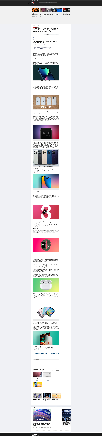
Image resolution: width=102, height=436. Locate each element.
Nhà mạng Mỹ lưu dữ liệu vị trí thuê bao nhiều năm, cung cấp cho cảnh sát (43, 47)
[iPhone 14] (45, 26)
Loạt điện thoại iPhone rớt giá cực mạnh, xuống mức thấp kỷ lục (41, 44)
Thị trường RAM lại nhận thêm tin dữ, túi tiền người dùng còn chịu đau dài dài (50, 14)
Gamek (32, 0)
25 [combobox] (47, 370)
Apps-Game (52, 5)
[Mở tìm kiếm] (73, 2)
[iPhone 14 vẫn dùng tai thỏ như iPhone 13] (46, 72)
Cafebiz (37, 0)
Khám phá (40, 5)
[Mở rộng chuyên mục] (73, 5)
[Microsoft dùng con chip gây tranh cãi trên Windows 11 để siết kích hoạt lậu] (58, 10)
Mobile (29, 5)
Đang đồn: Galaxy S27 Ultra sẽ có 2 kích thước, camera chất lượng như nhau (47, 379)
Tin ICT (33, 5)
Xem (57, 370)
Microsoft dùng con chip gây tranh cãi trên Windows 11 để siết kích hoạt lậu (58, 14)
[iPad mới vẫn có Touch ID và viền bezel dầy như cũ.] (46, 312)
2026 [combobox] (54, 370)
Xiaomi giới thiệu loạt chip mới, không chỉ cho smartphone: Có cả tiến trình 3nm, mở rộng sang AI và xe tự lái (66, 424)
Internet (36, 5)
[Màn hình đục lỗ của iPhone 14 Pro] (46, 181)
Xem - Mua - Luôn (45, 5)
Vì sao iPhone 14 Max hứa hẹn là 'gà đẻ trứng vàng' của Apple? (41, 48)
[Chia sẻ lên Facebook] (33, 37)
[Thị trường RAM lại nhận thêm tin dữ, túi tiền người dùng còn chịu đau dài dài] (51, 10)
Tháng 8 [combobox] (50, 370)
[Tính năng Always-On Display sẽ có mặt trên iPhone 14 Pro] (46, 132)
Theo (46, 359)
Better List (50, 2)
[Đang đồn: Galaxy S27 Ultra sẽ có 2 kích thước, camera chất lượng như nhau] (47, 374)
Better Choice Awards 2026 (43, 2)
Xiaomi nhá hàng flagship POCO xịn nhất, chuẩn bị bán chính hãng (37, 379)
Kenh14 (35, 0)
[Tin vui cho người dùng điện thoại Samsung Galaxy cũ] (37, 396)
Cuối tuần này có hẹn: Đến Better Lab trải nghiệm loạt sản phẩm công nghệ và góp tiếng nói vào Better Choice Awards (41, 423)
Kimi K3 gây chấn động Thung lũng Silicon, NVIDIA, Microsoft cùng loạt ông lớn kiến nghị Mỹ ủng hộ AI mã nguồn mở (66, 14)
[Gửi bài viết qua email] (33, 34)
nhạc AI (55, 2)
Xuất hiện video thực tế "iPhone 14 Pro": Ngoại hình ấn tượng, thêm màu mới (47, 354)
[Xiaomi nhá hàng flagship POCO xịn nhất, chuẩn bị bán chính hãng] (37, 374)
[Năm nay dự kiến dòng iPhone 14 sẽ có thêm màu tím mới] (46, 157)
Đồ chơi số (56, 5)
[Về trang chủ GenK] (31, 3)
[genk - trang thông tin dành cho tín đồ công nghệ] (35, 435)
